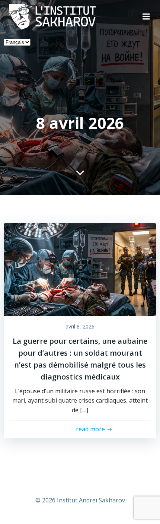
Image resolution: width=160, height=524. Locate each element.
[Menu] (146, 16)
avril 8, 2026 (80, 326)
